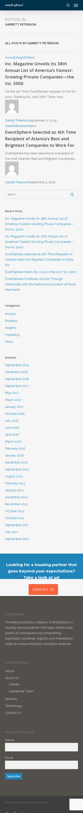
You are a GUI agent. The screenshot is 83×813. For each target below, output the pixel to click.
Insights (21, 57)
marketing (12, 335)
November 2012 (16, 504)
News (31, 57)
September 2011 (16, 525)
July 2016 (11, 421)
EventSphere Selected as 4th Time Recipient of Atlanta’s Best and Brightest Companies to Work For (40, 138)
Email (9, 758)
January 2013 (14, 490)
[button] (76, 5)
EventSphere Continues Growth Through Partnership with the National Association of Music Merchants (40, 284)
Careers (14, 684)
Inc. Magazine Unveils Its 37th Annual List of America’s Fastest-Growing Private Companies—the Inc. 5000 (39, 242)
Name (9, 740)
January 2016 (14, 455)
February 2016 (15, 448)
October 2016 (15, 414)
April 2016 (12, 434)
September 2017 (17, 386)
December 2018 (16, 372)
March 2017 (13, 400)
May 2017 (12, 393)
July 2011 (11, 532)
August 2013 (14, 476)
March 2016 (13, 441)
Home (9, 671)
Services (11, 699)
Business (22, 126)
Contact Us (13, 713)
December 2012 (16, 497)
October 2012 (15, 511)
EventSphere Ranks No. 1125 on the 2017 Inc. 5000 (41, 272)
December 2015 (16, 462)
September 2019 (17, 365)
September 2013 (17, 469)
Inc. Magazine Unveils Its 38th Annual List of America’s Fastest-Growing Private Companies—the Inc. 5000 (39, 224)
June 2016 (12, 427)
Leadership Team (21, 691)
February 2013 (15, 483)
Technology (13, 706)
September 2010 (17, 539)
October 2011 (14, 518)
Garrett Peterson (17, 120)
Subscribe (13, 776)
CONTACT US (43, 589)
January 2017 (14, 407)
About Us (11, 678)
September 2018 (17, 379)
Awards (10, 57)
